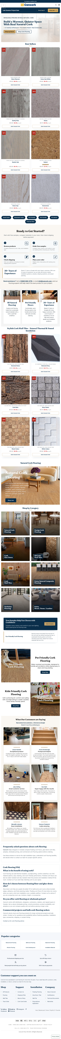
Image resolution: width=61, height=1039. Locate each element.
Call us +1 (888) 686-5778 (22, 1028)
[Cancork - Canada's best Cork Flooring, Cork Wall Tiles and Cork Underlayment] (28, 5)
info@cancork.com (45, 281)
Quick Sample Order (15, 84)
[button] (3, 6)
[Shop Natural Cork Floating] (15, 523)
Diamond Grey (45, 366)
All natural (54, 217)
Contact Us (21, 992)
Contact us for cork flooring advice (13, 921)
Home (10, 1024)
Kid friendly (43, 217)
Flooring (5, 995)
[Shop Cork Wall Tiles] (15, 574)
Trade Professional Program (38, 1028)
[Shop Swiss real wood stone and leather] (45, 600)
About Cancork (51, 992)
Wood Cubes (15, 449)
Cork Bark (15, 407)
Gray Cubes (45, 407)
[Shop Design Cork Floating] (45, 523)
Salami (46, 162)
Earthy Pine (15, 120)
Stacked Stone (15, 366)
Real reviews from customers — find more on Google (30, 722)
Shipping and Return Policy (35, 1024)
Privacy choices (55, 1036)
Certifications (50, 995)
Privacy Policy (48, 1024)
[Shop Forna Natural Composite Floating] (45, 574)
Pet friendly (32, 217)
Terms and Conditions (19, 1024)
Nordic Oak (15, 162)
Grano (45, 120)
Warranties (50, 1001)
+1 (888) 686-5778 (25, 281)
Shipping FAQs (22, 995)
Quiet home (6, 217)
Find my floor (30, 221)
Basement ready (19, 217)
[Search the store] (56, 5)
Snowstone (45, 205)
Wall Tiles (5, 998)
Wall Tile (34, 998)
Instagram (21, 1009)
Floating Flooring (37, 992)
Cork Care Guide (22, 1001)
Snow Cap (15, 205)
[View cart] (59, 5)
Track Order (6, 1001)
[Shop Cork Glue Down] (15, 549)
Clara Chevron (15, 79)
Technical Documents (53, 998)
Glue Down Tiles (36, 995)
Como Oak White (46, 79)
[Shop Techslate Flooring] (15, 600)
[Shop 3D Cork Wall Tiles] (45, 549)
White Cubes (45, 449)
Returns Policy (21, 998)
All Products (6, 992)
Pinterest (12, 1011)
